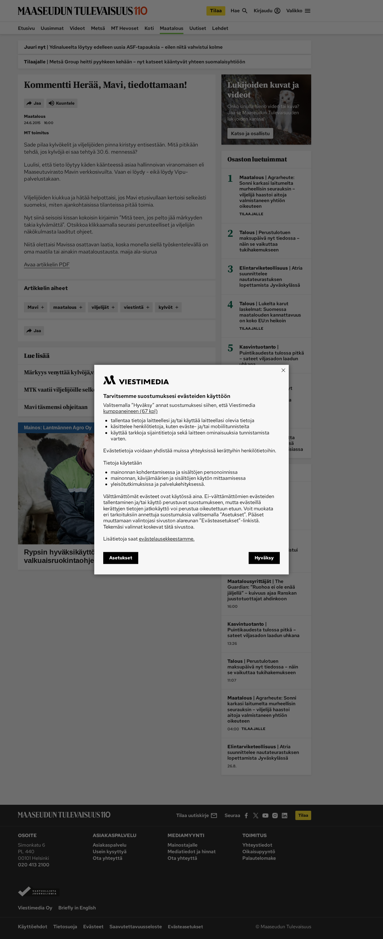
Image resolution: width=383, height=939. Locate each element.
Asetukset (120, 558)
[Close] (283, 370)
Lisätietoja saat (148, 539)
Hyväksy (264, 558)
